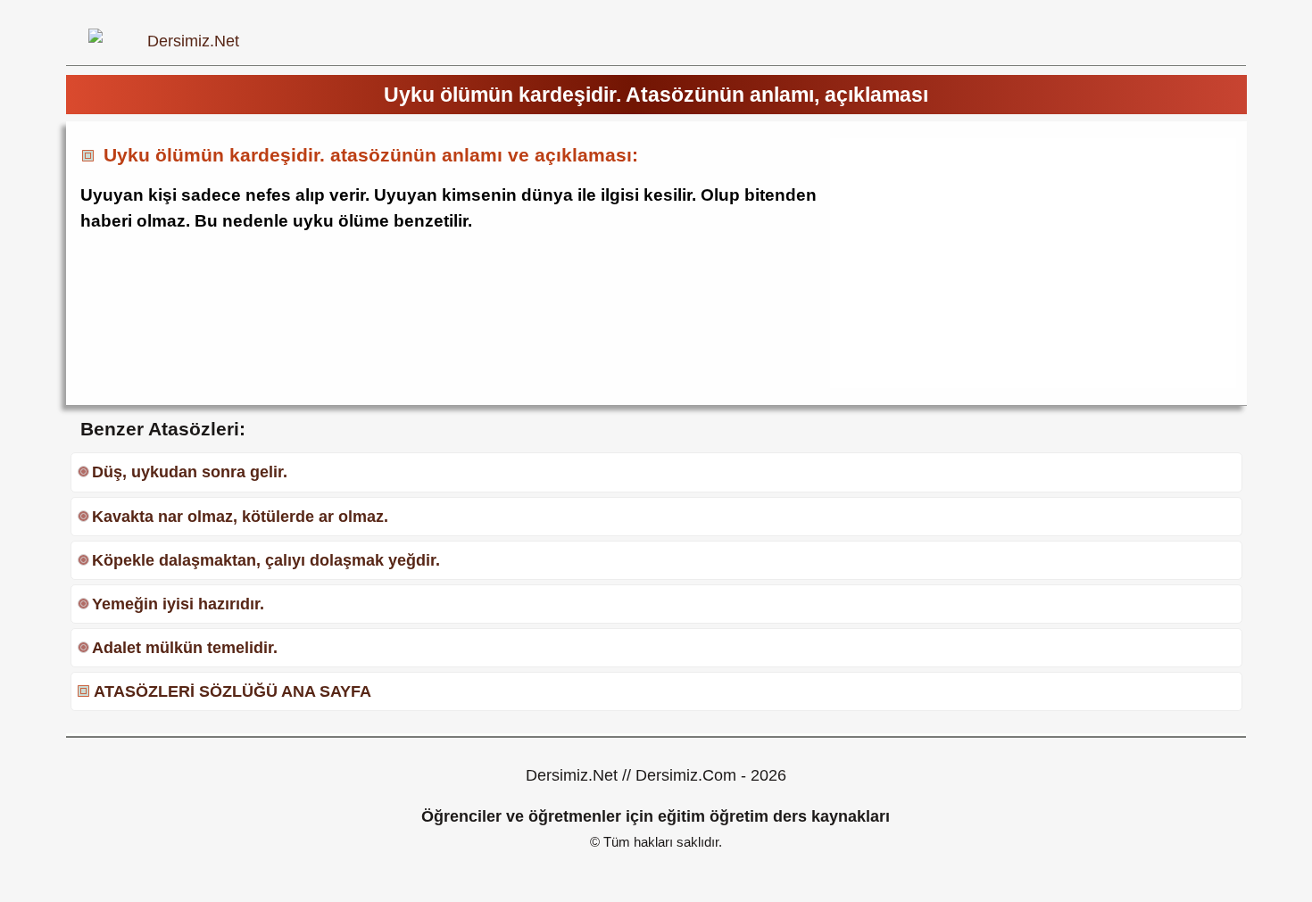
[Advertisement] (980, 263)
